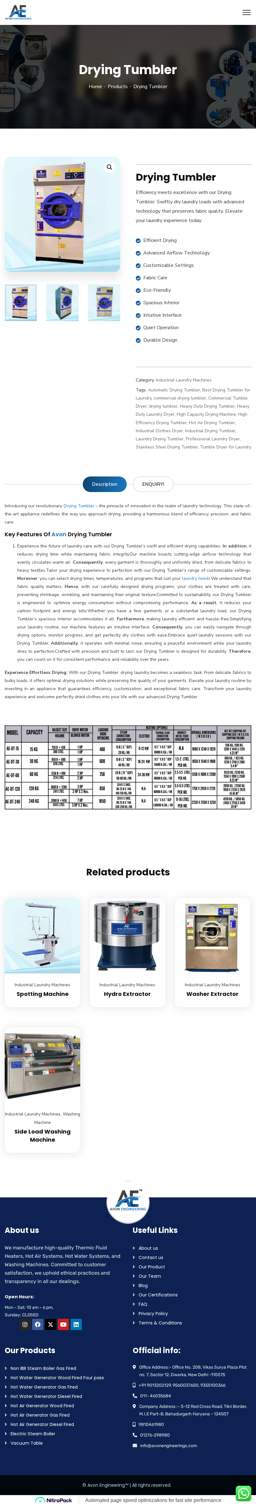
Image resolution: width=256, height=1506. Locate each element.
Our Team (150, 1276)
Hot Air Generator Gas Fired (40, 1415)
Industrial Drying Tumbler (210, 431)
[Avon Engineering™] (18, 12)
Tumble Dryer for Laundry (225, 447)
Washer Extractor (212, 994)
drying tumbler (163, 406)
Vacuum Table (27, 1443)
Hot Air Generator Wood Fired (42, 1406)
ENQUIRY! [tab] (153, 484)
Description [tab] (104, 484)
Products (118, 86)
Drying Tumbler (78, 506)
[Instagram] (25, 1324)
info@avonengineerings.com (168, 1445)
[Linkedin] (76, 1324)
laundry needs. (196, 578)
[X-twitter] (50, 1324)
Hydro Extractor (127, 994)
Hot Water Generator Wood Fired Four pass (57, 1378)
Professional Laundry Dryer (213, 439)
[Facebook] (37, 1324)
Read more (68, 898)
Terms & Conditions (160, 1323)
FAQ (143, 1304)
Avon (59, 534)
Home (95, 86)
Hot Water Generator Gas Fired (44, 1387)
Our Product (152, 1267)
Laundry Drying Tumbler (160, 439)
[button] (109, 167)
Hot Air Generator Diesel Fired (42, 1424)
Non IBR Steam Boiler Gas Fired (43, 1368)
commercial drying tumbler (180, 398)
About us (148, 1248)
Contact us (151, 1257)
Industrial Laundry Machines (184, 380)
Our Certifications (158, 1295)
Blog (143, 1285)
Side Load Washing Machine (42, 1136)
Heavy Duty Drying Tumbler (207, 406)
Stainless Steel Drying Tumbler (167, 447)
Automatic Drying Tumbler (174, 390)
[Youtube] (63, 1324)
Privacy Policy (153, 1313)
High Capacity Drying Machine (206, 414)
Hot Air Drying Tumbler (212, 423)
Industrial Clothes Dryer (159, 431)
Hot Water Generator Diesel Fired (46, 1396)
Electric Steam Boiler (33, 1434)
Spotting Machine (43, 994)
